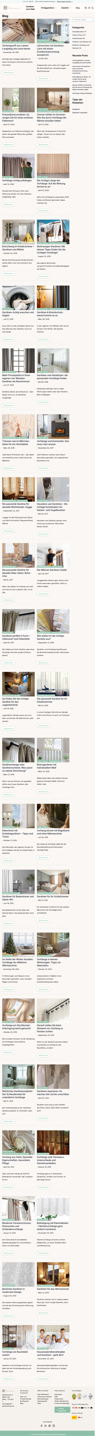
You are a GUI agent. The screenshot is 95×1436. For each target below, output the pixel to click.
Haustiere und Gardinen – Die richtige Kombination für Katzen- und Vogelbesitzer (52, 507)
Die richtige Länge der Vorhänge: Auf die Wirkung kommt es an (51, 183)
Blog (78, 8)
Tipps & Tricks (8, 111)
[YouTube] (45, 1425)
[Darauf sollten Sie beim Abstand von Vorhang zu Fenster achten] (53, 1010)
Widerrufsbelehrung (61, 1401)
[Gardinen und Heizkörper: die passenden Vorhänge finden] (53, 360)
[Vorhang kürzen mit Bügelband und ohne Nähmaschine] (53, 816)
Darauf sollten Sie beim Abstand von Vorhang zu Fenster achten (50, 1028)
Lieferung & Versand (44, 1397)
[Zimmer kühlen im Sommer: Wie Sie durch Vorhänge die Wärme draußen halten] (53, 100)
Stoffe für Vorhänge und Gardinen (16, 42)
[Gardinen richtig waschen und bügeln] (18, 298)
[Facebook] (41, 1425)
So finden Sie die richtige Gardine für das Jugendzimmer (15, 701)
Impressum (58, 1394)
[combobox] (82, 20)
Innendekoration (9, 372)
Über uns (23, 1397)
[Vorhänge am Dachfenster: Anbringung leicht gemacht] (18, 1010)
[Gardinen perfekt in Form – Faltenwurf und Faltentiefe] (18, 621)
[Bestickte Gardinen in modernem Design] (18, 1274)
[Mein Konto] (89, 7)
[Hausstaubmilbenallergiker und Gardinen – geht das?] (53, 1337)
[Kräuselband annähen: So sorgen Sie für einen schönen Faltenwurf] (18, 100)
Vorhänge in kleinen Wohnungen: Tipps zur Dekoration (49, 962)
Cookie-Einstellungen (62, 1403)
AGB (56, 1397)
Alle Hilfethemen (43, 1394)
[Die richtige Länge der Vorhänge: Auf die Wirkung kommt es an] (53, 166)
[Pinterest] (49, 1425)
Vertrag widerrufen (62, 1410)
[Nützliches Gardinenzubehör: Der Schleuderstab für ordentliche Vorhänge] (18, 1076)
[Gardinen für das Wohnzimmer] (53, 1274)
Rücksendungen (42, 1399)
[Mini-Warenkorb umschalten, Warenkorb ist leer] (85, 7)
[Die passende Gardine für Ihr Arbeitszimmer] (53, 684)
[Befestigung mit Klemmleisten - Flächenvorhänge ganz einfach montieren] (53, 1208)
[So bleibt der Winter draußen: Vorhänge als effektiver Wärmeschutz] (18, 945)
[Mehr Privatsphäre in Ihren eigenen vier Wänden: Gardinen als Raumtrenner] (18, 360)
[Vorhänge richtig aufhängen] (18, 166)
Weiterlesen (9, 72)
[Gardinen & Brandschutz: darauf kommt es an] (53, 298)
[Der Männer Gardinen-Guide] (53, 555)
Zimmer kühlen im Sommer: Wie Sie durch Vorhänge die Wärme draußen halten (51, 117)
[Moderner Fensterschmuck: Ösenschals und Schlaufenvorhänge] (18, 1208)
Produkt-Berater (25, 1399)
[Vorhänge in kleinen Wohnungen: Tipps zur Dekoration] (53, 945)
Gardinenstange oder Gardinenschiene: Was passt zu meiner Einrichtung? (17, 767)
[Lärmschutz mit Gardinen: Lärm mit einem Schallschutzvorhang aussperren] (53, 31)
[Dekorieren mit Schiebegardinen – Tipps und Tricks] (18, 816)
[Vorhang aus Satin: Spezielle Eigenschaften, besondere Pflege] (18, 1142)
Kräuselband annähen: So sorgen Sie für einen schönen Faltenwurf (17, 117)
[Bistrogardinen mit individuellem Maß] (53, 750)
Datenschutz (59, 1399)
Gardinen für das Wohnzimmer (53, 1289)
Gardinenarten (43, 40)
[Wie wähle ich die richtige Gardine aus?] (53, 621)
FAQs (39, 1403)
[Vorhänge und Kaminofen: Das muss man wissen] (53, 426)
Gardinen (76, 109)
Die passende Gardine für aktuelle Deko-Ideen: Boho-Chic (16, 573)
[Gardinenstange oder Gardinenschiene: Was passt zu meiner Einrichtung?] (18, 750)
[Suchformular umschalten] (92, 7)
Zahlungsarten (42, 1401)
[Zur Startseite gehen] (12, 8)
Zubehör (65, 8)
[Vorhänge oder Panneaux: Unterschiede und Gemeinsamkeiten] (53, 1142)
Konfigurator (24, 1401)
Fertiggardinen (47, 8)
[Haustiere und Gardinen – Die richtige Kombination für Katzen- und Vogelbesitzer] (53, 489)
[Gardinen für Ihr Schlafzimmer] (53, 882)
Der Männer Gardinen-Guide (52, 570)
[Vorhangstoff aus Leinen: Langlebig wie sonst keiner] (18, 31)
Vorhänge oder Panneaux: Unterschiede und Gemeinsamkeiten (50, 1160)
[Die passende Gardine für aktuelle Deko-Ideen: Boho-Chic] (18, 555)
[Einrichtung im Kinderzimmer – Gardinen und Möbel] (18, 232)
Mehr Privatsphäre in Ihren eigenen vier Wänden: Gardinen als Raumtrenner (16, 378)
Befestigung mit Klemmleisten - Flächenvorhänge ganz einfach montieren (52, 1226)
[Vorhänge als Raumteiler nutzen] (18, 1337)
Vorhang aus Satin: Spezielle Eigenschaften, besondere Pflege (17, 1160)
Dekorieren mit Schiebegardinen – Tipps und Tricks (17, 833)
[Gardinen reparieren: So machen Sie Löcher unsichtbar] (53, 1076)
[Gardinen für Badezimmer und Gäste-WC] (18, 882)
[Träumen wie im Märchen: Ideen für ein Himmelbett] (18, 426)
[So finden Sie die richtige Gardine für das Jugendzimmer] (18, 684)
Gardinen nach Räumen (11, 243)
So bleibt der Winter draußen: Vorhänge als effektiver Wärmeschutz (17, 962)
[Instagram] (53, 1425)
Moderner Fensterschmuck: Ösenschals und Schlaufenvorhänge (16, 1226)
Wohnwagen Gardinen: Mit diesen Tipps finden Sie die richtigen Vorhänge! (51, 249)
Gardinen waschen (79, 113)
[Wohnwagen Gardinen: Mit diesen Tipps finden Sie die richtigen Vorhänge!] (53, 232)
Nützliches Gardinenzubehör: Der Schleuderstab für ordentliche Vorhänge (17, 1094)
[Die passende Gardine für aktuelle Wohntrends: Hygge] (18, 489)
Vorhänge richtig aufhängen (17, 180)
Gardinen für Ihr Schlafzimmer (53, 896)
